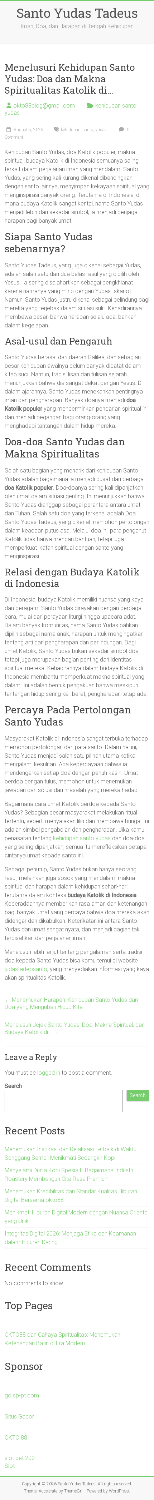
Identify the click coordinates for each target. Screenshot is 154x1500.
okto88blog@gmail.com (44, 105)
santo (88, 129)
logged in (48, 1072)
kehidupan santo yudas (82, 838)
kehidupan (71, 129)
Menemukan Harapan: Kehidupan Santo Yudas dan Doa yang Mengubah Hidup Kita (71, 1003)
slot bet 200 (20, 1458)
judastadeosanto (26, 969)
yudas (101, 129)
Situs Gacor (19, 1416)
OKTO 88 (16, 1437)
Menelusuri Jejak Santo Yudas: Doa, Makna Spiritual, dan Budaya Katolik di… (75, 1028)
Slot (10, 1465)
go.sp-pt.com (22, 1395)
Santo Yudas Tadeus (77, 12)
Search (13, 1086)
